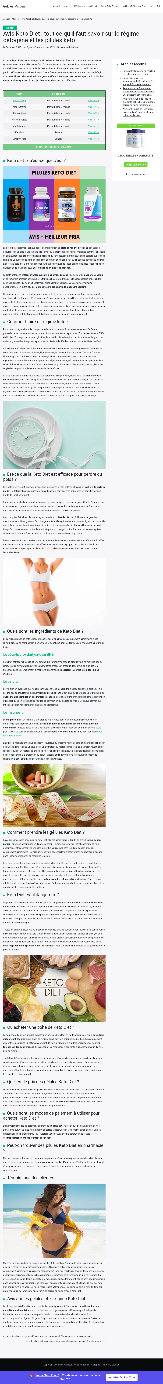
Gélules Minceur (14, 6)
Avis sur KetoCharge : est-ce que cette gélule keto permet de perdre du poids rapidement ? (139, 102)
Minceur (67, 6)
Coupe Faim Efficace (110, 6)
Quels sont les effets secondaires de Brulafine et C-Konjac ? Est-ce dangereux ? (138, 81)
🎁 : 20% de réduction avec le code (65, 1377)
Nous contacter (81, 1364)
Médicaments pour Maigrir (85, 6)
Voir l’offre (93, 100)
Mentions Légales (110, 1364)
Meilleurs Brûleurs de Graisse (136, 6)
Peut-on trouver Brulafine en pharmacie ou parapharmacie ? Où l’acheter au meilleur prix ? (138, 91)
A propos (95, 1364)
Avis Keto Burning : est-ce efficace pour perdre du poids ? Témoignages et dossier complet (49, 1336)
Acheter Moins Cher (121, 1377)
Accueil (56, 6)
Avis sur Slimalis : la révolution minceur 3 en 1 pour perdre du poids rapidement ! (138, 112)
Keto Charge (19, 100)
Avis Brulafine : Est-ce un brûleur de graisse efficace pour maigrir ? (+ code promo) (64, 1341)
